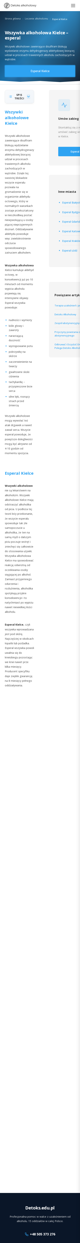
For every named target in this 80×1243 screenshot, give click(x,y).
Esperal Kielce (40, 71)
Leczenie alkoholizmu (36, 18)
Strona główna (13, 18)
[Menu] (73, 5)
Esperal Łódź (69, 250)
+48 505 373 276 (42, 1234)
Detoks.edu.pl (40, 1208)
